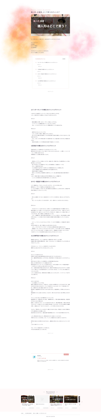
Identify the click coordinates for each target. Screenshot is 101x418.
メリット (39, 64)
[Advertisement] (50, 100)
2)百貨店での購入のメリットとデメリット (46, 69)
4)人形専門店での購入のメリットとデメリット (47, 80)
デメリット (40, 66)
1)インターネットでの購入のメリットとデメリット (47, 62)
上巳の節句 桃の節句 (28, 413)
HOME (22, 413)
